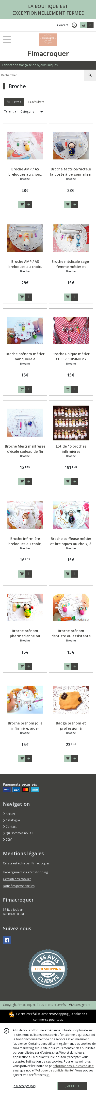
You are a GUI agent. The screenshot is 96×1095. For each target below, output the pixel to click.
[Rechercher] (90, 75)
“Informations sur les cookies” (73, 1066)
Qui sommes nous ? (19, 833)
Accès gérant (81, 1005)
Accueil (10, 814)
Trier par (11, 111)
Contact (62, 25)
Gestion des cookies (17, 879)
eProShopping (58, 1014)
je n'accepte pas (24, 1086)
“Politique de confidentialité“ (54, 1070)
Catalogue (12, 820)
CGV (8, 839)
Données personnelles (18, 886)
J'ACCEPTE (73, 1086)
